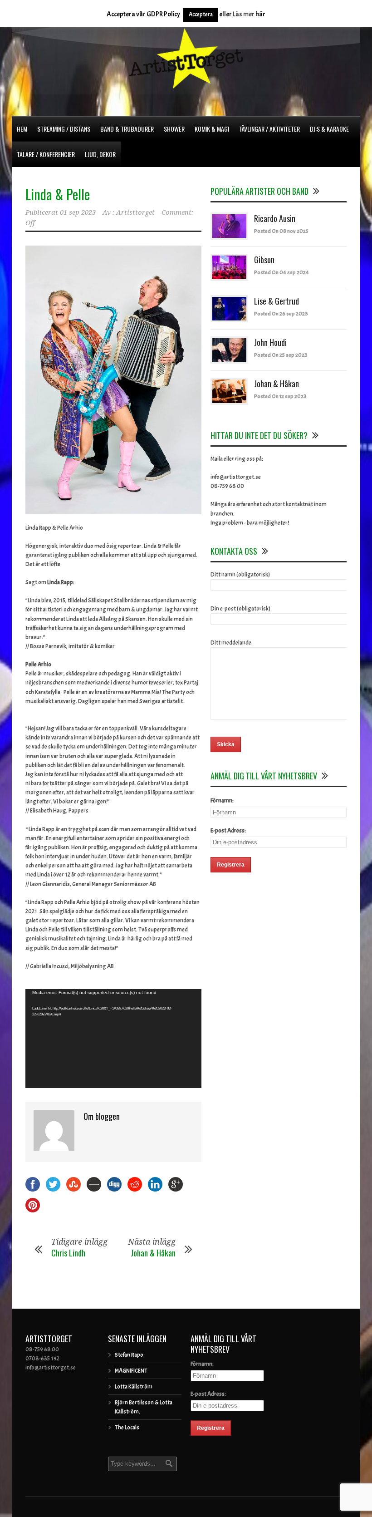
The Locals (127, 1427)
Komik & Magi (212, 128)
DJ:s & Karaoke (329, 128)
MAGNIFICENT (131, 1370)
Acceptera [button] (201, 14)
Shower (174, 128)
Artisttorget (135, 212)
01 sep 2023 (78, 212)
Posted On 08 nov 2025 (281, 231)
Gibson (264, 260)
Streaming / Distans (63, 128)
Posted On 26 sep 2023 (281, 313)
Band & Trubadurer (127, 128)
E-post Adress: (228, 830)
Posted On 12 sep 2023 (280, 396)
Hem (22, 128)
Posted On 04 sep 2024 (281, 272)
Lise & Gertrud (276, 301)
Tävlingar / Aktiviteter (269, 128)
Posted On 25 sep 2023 (281, 355)
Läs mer (244, 14)
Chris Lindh (68, 1253)
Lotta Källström (133, 1386)
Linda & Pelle (57, 194)
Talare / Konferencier (46, 154)
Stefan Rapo (129, 1355)
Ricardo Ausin (274, 218)
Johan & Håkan (153, 1253)
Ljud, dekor (100, 154)
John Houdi (270, 342)
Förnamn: (222, 800)
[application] (113, 1038)
